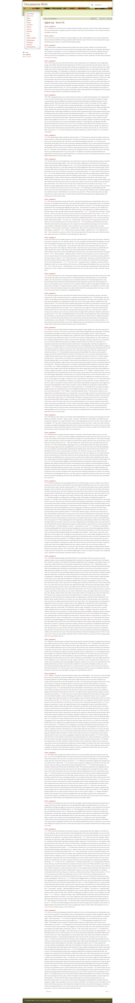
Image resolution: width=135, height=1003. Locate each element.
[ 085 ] (85, 589)
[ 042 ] (46, 295)
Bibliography (31, 40)
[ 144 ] (68, 957)
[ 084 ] (104, 580)
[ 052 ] (98, 356)
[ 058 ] (62, 391)
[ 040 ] (50, 279)
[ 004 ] (46, 63)
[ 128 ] (84, 866)
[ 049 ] (71, 337)
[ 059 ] (64, 397)
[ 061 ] (88, 407)
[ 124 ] (69, 847)
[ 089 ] (89, 613)
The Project (30, 13)
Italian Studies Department (47, 1000)
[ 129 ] (106, 872)
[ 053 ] (54, 366)
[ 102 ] (61, 700)
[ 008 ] (46, 97)
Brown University (67, 1000)
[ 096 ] (96, 662)
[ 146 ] (95, 967)
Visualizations (31, 47)
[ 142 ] (93, 943)
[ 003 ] (46, 47)
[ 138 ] (63, 924)
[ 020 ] (75, 165)
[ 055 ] (108, 374)
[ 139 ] (99, 928)
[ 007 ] (65, 87)
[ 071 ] (76, 487)
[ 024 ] (82, 187)
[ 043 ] (57, 303)
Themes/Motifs (31, 38)
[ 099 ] (82, 681)
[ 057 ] (53, 387)
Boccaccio (30, 16)
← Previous (48, 991)
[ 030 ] (83, 222)
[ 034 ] (50, 245)
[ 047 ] (46, 329)
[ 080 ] (65, 548)
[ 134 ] (52, 902)
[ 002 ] (46, 38)
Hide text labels (27, 56)
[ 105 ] (49, 718)
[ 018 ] (76, 151)
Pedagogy (30, 42)
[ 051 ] (58, 352)
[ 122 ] (83, 837)
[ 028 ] (103, 213)
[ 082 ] (92, 564)
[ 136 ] (63, 918)
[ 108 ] (101, 739)
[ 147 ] (50, 973)
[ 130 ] (69, 878)
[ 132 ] (82, 888)
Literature (30, 25)
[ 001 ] (46, 28)
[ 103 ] (104, 702)
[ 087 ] (87, 601)
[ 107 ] (97, 735)
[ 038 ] (49, 266)
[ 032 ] (97, 230)
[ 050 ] (51, 346)
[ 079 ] (67, 538)
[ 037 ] (65, 262)
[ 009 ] (56, 105)
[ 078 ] (74, 530)
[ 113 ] (49, 773)
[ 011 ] (87, 113)
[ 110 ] (46, 754)
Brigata (29, 20)
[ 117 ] (95, 791)
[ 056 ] (98, 378)
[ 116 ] (99, 789)
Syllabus (29, 44)
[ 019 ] (46, 161)
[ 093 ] (46, 641)
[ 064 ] (46, 434)
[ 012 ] (67, 119)
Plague (29, 22)
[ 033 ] (75, 241)
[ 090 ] (92, 617)
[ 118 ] (46, 803)
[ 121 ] (46, 831)
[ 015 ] (80, 137)
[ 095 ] (86, 653)
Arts (28, 33)
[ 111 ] (77, 760)
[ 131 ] (83, 882)
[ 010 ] (99, 109)
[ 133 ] (51, 894)
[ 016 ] (95, 141)
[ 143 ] (73, 949)
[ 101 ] (61, 694)
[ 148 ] (54, 978)
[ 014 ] (46, 137)
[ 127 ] (54, 861)
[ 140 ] (108, 930)
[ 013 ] (58, 130)
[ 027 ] (86, 211)
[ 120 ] (83, 817)
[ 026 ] (94, 205)
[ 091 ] (60, 625)
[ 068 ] (75, 467)
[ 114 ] (99, 779)
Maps (28, 36)
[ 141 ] (50, 939)
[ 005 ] (59, 71)
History (29, 27)
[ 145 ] (59, 965)
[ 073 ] (51, 499)
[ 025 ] (46, 201)
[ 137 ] (80, 920)
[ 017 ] (49, 149)
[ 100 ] (59, 687)
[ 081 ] (46, 558)
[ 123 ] (108, 843)
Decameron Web (36, 4)
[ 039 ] (46, 275)
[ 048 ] (61, 331)
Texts (28, 18)
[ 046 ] (66, 320)
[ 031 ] (63, 230)
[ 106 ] (58, 724)
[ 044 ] (71, 307)
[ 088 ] (66, 607)
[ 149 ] (87, 982)
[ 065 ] (52, 445)
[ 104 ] (99, 710)
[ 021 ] (90, 171)
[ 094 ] (89, 643)
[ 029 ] (95, 217)
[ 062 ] (46, 417)
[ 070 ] (46, 483)
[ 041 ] (60, 286)
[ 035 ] (52, 254)
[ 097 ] (59, 668)
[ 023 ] (105, 183)
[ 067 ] (49, 461)
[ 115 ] (89, 785)
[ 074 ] (89, 505)
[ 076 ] (57, 520)
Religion (29, 31)
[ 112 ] (89, 765)
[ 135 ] (46, 912)
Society (29, 29)
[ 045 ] (57, 313)
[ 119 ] (72, 809)
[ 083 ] (69, 570)
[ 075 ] (71, 511)
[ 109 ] (85, 745)
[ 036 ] (64, 258)
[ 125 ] (73, 851)
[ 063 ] (53, 423)
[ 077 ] (91, 526)
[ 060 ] (69, 403)
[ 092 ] (55, 630)
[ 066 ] (79, 451)
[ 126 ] (67, 855)
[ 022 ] (89, 175)
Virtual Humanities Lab (57, 1000)
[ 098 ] (46, 675)
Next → (108, 991)
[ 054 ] (85, 370)
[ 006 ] (99, 77)
